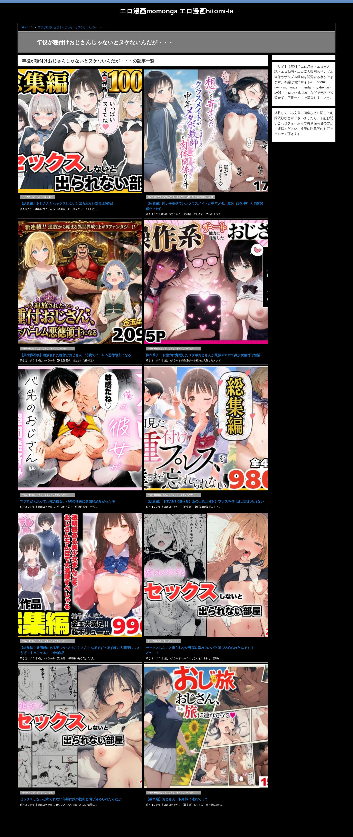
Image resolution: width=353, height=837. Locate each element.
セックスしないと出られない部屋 (37, 197)
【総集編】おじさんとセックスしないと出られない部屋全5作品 (66, 203)
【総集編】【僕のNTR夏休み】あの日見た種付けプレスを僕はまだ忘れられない (205, 501)
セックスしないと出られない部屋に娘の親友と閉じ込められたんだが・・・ (75, 799)
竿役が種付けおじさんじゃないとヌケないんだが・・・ (47, 348)
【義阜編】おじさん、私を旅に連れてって (177, 799)
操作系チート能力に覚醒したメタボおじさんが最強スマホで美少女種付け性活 (203, 355)
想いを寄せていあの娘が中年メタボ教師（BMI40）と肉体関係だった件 (180, 197)
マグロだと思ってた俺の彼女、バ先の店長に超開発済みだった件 (67, 501)
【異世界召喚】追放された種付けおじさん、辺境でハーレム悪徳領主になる (75, 355)
